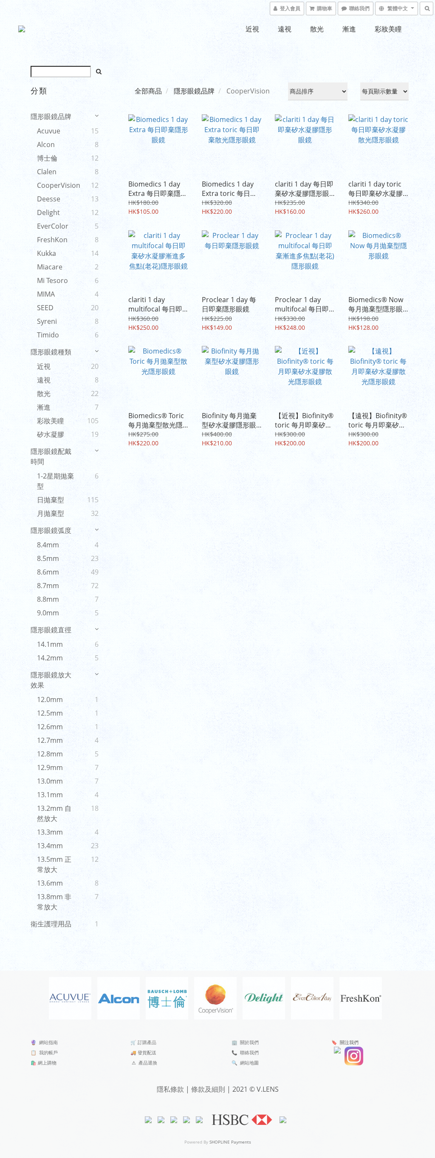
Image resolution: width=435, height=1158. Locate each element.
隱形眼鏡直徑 (51, 629)
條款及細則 (208, 1089)
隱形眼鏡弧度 (51, 530)
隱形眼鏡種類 (51, 352)
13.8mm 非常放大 (54, 902)
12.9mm (50, 767)
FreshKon (52, 239)
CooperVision (57, 185)
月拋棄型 (50, 513)
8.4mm (48, 544)
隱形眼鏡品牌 (51, 116)
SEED (45, 307)
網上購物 (47, 1062)
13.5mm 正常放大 (54, 864)
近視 (252, 29)
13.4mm (50, 845)
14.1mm (50, 644)
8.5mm (48, 558)
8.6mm (48, 572)
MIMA (46, 294)
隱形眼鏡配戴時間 (51, 456)
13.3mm (50, 832)
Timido (48, 335)
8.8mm (48, 599)
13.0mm (50, 781)
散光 (317, 29)
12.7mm (50, 740)
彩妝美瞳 (388, 29)
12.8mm (50, 754)
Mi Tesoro (52, 280)
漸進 (349, 29)
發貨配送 (147, 1052)
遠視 (284, 29)
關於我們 (249, 1042)
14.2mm (50, 658)
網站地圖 (249, 1062)
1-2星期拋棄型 (55, 481)
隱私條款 (170, 1089)
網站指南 (48, 1042)
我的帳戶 (48, 1052)
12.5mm (50, 713)
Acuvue (48, 131)
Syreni (47, 321)
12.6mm (50, 726)
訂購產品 (147, 1042)
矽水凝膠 (50, 434)
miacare (49, 267)
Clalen (46, 171)
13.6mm (50, 883)
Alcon (46, 144)
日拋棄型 (50, 499)
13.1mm (50, 794)
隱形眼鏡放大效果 (51, 680)
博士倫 (47, 158)
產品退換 (147, 1062)
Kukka (46, 253)
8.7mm (48, 585)
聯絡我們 (249, 1052)
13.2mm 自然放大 (54, 813)
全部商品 (148, 91)
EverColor (52, 226)
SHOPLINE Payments (230, 1142)
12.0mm (50, 699)
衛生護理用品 (51, 924)
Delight (48, 212)
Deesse (48, 199)
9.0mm (48, 612)
